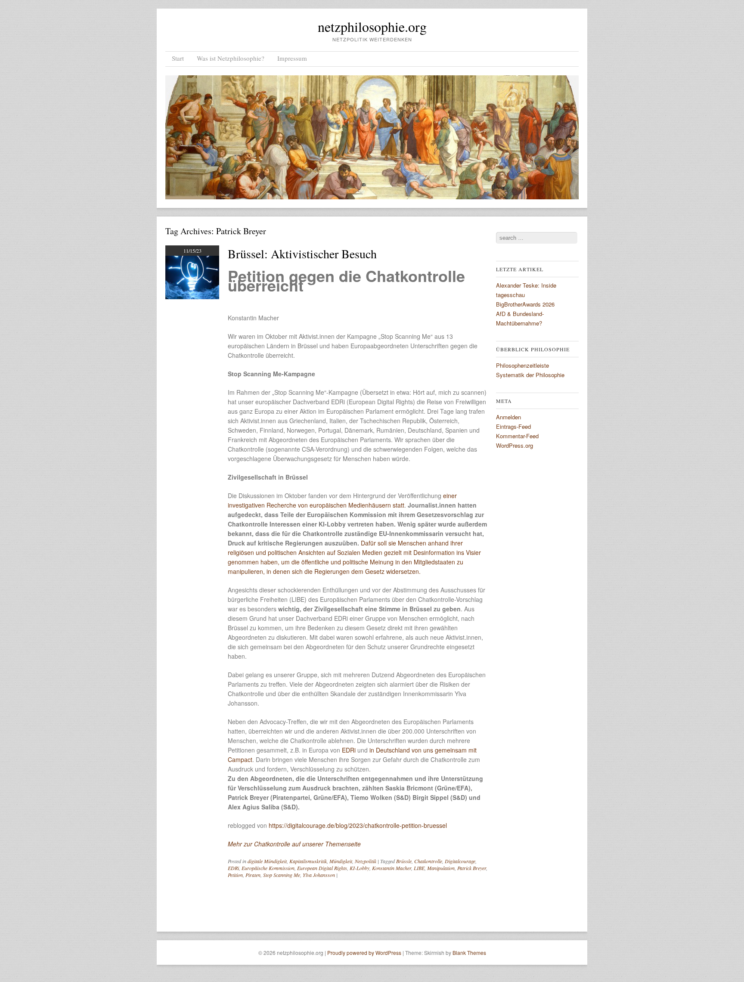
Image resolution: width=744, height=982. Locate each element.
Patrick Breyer (471, 867)
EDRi (349, 750)
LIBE (419, 867)
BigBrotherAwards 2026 (525, 304)
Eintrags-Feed (513, 426)
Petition (235, 874)
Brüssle (404, 861)
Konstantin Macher (391, 867)
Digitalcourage (460, 861)
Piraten (252, 874)
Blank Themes (469, 952)
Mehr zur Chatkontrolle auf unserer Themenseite (294, 844)
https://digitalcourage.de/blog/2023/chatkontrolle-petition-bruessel (358, 825)
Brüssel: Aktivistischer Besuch (302, 253)
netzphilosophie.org (372, 26)
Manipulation (441, 867)
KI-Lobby (359, 867)
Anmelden (508, 417)
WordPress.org (514, 445)
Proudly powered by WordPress (364, 952)
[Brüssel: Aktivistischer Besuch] (192, 296)
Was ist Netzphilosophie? (230, 58)
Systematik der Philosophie (530, 375)
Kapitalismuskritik (308, 861)
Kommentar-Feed (517, 436)
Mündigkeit (340, 861)
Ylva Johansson (319, 874)
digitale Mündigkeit (267, 861)
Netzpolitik (365, 861)
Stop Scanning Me (281, 874)
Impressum (292, 58)
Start (178, 58)
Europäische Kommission (268, 867)
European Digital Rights (322, 867)
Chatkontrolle (428, 861)
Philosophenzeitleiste (522, 365)
